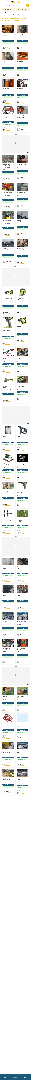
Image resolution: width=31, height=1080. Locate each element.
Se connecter (15, 1077)
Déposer (25, 1077)
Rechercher (5, 1077)
